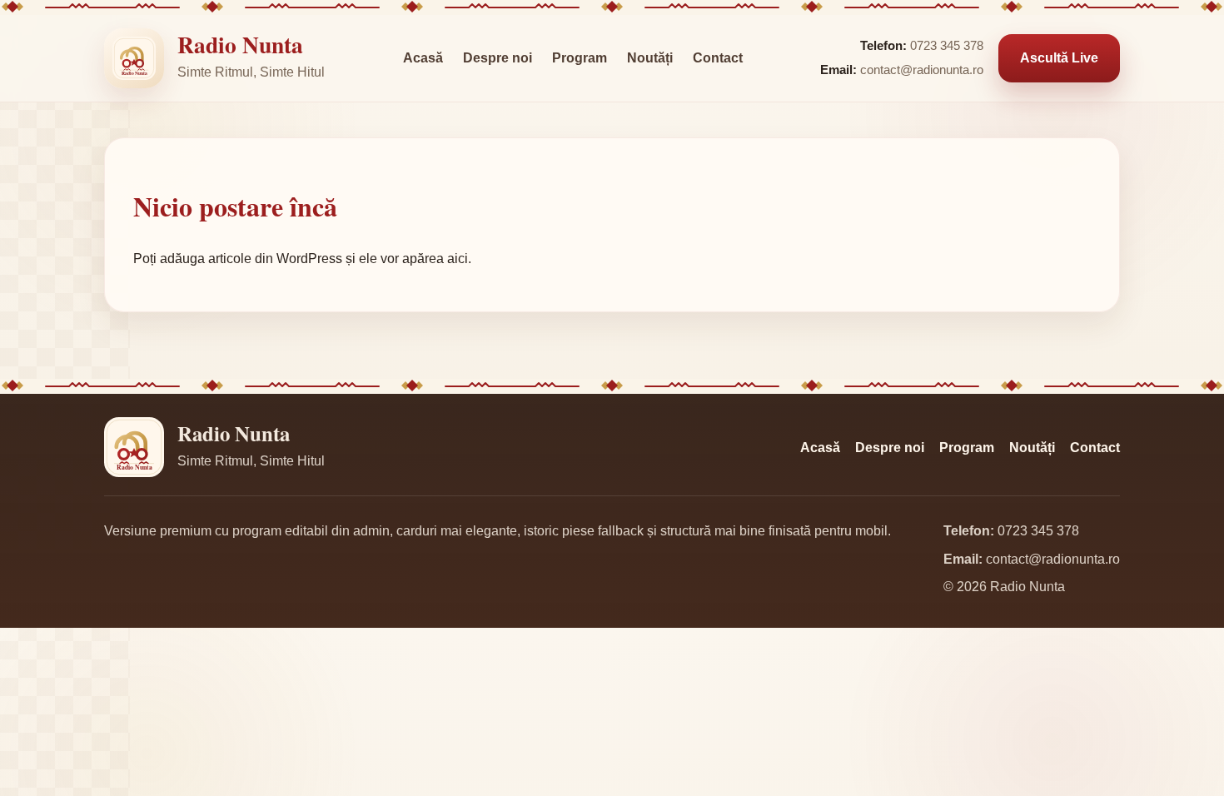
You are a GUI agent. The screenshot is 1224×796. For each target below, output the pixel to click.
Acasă (423, 58)
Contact (718, 58)
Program (579, 58)
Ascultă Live (1059, 58)
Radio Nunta (240, 44)
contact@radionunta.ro (921, 70)
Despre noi (497, 58)
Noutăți (650, 58)
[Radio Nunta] (134, 58)
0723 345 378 (946, 45)
